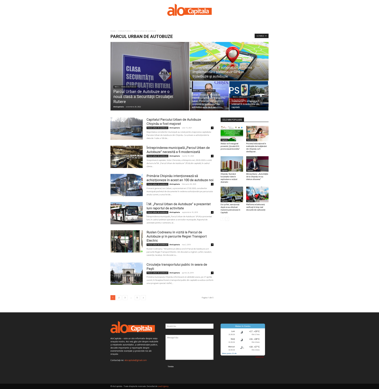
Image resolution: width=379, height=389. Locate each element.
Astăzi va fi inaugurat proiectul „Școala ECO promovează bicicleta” (230, 146)
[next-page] (143, 297)
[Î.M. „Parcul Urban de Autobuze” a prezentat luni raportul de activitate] (126, 213)
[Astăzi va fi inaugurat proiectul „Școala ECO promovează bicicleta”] (232, 133)
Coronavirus (251, 140)
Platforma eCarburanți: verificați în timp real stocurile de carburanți (255, 207)
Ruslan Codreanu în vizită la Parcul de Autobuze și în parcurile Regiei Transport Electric (177, 236)
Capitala (224, 140)
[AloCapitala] (189, 10)
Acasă (112, 31)
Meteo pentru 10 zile (229, 353)
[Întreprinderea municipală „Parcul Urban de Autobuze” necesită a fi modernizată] (126, 157)
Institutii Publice (124, 31)
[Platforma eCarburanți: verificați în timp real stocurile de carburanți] (257, 194)
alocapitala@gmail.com (136, 360)
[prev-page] (222, 219)
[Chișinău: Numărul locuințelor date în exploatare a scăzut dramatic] (232, 164)
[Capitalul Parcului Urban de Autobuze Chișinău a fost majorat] (126, 129)
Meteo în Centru (242, 326)
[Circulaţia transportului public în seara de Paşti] (126, 274)
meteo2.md (260, 357)
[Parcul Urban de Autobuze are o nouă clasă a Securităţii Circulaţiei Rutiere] (149, 76)
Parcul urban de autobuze (125, 87)
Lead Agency (163, 386)
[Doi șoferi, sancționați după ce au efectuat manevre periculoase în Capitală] (232, 194)
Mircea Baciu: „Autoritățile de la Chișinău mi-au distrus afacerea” (257, 176)
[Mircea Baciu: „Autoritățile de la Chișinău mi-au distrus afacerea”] (257, 164)
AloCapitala (118, 107)
